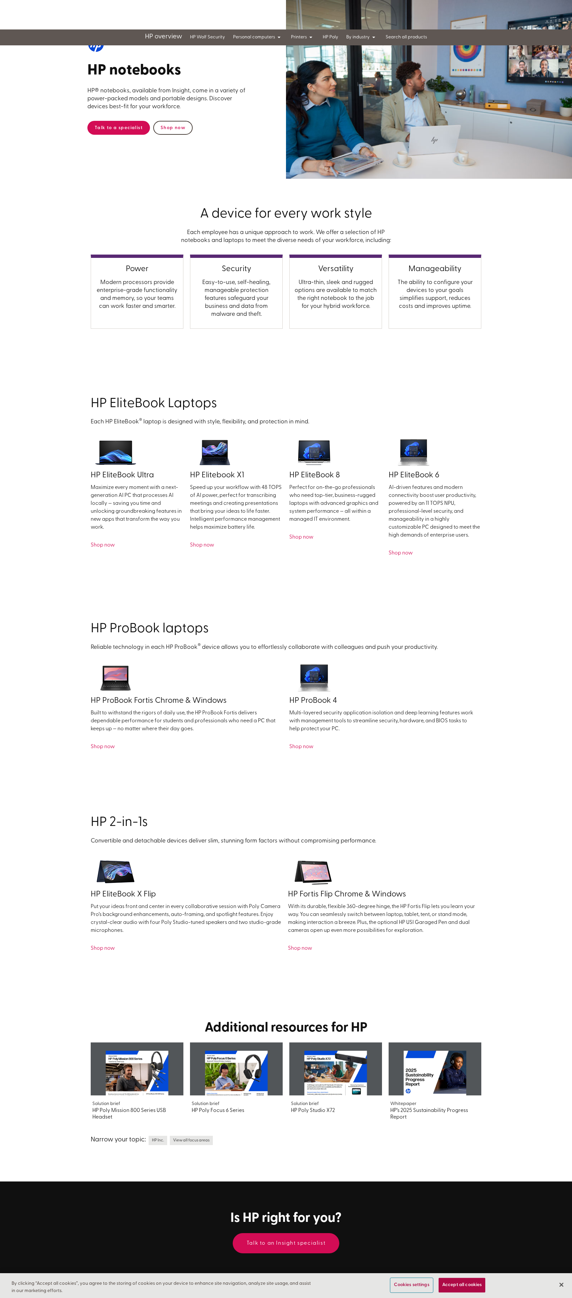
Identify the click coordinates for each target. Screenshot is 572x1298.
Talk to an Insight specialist (286, 1243)
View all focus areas (191, 1140)
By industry (358, 37)
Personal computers (254, 37)
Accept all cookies (462, 1285)
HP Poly (330, 37)
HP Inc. (158, 1140)
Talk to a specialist (119, 127)
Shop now (173, 127)
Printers (299, 37)
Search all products (406, 37)
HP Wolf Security (207, 37)
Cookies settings (411, 1285)
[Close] (561, 1284)
